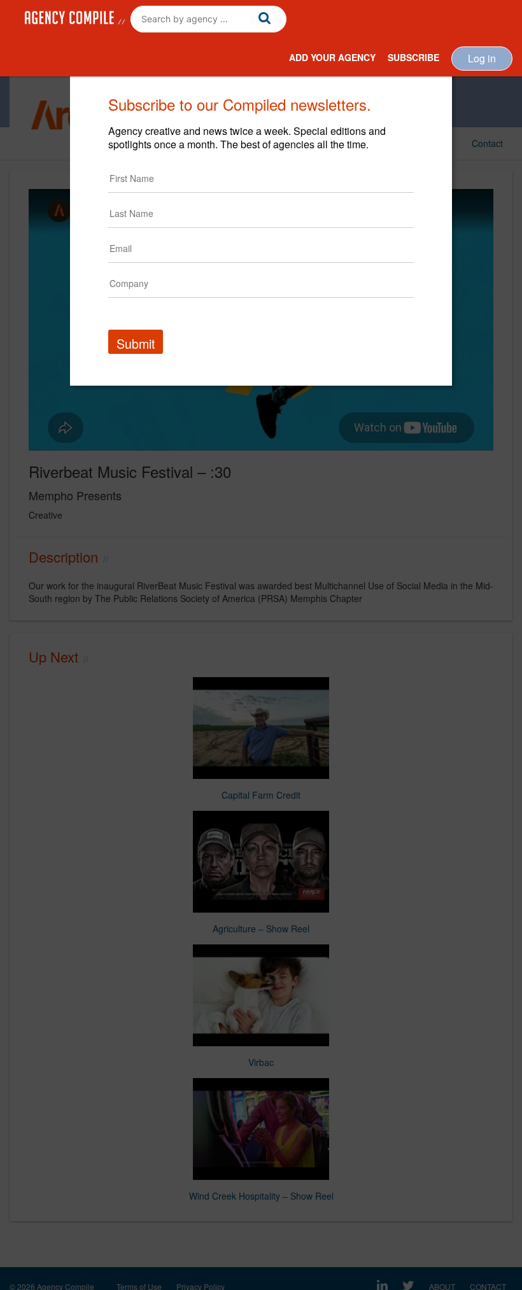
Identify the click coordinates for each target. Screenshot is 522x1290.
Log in (482, 58)
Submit (135, 343)
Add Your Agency (332, 57)
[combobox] (208, 19)
